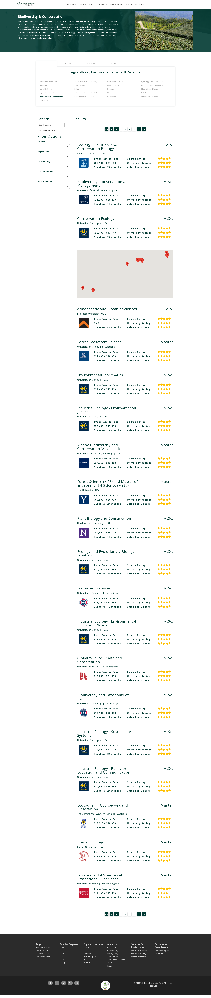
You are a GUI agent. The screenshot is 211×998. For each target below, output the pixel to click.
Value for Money (45, 181)
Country (41, 142)
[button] (141, 261)
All (46, 63)
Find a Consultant (135, 4)
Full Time (68, 63)
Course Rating (44, 161)
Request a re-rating (138, 953)
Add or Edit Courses (139, 950)
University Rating (45, 171)
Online (113, 63)
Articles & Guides (115, 4)
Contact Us (111, 947)
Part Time (91, 63)
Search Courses (96, 4)
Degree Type (43, 151)
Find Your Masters (76, 4)
